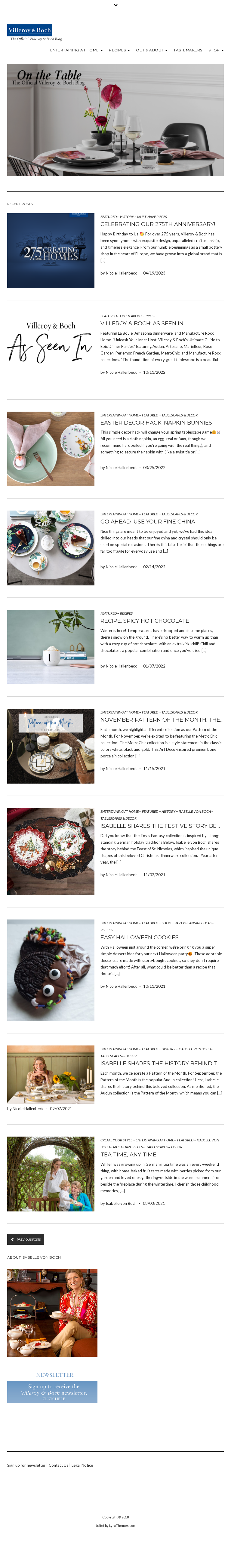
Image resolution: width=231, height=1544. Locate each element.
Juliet (100, 1525)
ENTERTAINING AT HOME (75, 50)
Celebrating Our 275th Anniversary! (157, 224)
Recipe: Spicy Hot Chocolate (144, 621)
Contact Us (58, 1465)
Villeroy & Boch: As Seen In (141, 323)
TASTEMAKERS (188, 50)
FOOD (166, 923)
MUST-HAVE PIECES (152, 216)
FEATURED (108, 216)
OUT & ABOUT (150, 50)
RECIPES (118, 50)
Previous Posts (29, 1239)
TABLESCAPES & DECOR (180, 415)
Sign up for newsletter (26, 1465)
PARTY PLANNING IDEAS (192, 923)
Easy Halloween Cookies (139, 937)
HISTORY (127, 216)
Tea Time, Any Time (128, 1154)
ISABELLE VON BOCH (195, 811)
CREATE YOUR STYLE (116, 1140)
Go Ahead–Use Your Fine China (147, 521)
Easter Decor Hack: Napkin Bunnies (156, 422)
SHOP (214, 50)
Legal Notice (82, 1465)
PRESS (150, 316)
